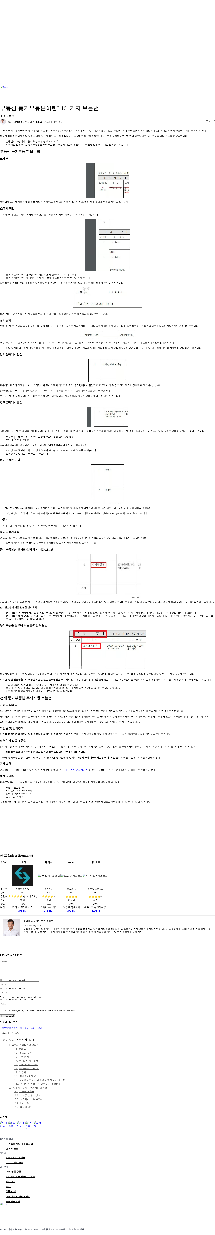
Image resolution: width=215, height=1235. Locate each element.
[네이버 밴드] (22, 1211)
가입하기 (22, 911)
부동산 (10, 115)
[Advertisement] (107, 826)
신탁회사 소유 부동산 (31, 1099)
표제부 (22, 1049)
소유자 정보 (25, 1052)
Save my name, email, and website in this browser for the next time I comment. (40, 1010)
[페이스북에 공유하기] (29, 1125)
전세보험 (24, 1103)
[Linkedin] (9, 1211)
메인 (2, 115)
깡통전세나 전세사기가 (76, 769)
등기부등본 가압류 (29, 1068)
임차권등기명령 (27, 1076)
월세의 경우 (26, 1106)
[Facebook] (2, 1211)
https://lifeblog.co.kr (32, 925)
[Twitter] (15, 1211)
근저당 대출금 (26, 1091)
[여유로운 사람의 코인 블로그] (3, 122)
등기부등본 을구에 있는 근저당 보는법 (40, 1083)
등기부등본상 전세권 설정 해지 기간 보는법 (42, 1079)
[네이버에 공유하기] (3, 1125)
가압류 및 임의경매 (30, 1095)
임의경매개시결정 (28, 1060)
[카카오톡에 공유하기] (20, 1125)
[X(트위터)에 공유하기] (37, 1125)
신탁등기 (24, 1056)
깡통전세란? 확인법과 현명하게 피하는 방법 (22, 1028)
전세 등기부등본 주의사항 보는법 (29, 1087)
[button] (211, 90)
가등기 (22, 1072)
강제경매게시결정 (28, 1064)
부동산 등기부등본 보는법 (25, 1045)
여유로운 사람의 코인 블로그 (28, 121)
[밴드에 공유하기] (12, 1125)
